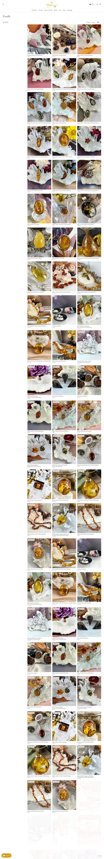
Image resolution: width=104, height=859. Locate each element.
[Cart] (100, 4)
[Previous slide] (29, 39)
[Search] (3, 4)
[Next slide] (49, 39)
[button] (94, 22)
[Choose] (49, 52)
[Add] (74, 52)
